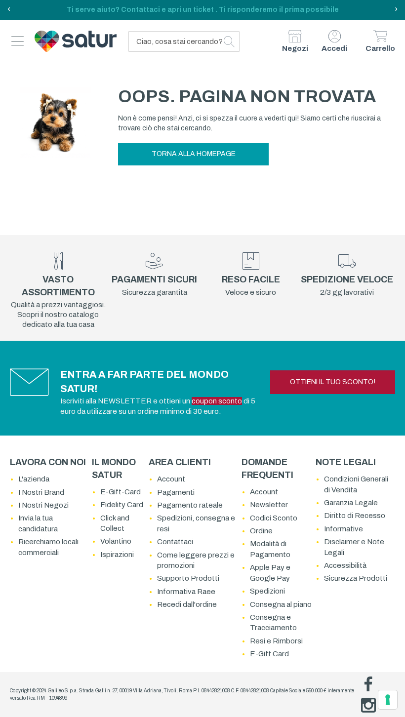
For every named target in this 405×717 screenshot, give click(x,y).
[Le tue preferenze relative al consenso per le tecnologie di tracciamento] (387, 699)
